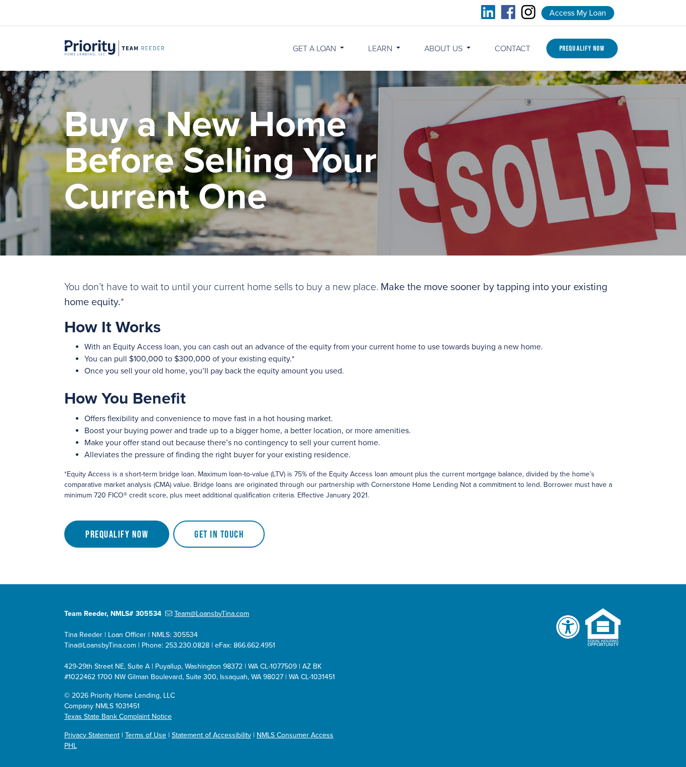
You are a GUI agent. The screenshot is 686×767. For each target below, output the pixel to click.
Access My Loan (577, 13)
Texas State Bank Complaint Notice (118, 716)
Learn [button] (381, 49)
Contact (512, 49)
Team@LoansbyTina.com (211, 613)
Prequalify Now (582, 48)
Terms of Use (145, 735)
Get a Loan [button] (315, 49)
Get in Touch (219, 534)
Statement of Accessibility (211, 735)
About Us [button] (444, 49)
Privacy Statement (92, 735)
